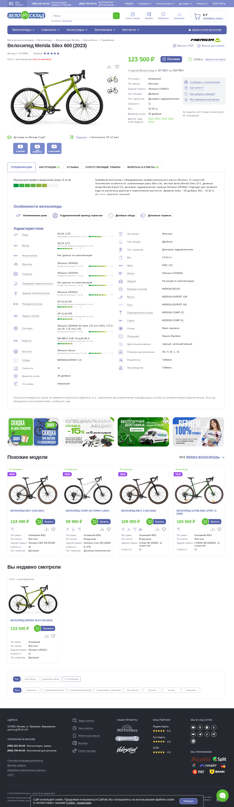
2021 (158, 118)
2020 (164, 118)
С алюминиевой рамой (80, 690)
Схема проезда (87, 750)
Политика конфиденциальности (25, 760)
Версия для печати (213, 45)
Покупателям (163, 3)
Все (200, 457)
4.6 (169, 741)
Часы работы (85, 728)
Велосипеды (22, 29)
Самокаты (48, 29)
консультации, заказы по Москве (51, 3)
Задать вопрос (86, 720)
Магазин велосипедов (20, 40)
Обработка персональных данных (26, 770)
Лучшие (152, 690)
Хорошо (188, 801)
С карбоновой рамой (54, 690)
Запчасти (129, 29)
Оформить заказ (213, 18)
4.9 (169, 752)
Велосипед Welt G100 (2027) (27, 510)
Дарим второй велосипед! (206, 29)
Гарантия (81, 137)
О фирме (143, 3)
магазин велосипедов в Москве (30, 798)
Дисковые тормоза (159, 215)
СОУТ (10, 774)
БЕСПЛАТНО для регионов (96, 3)
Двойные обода (125, 215)
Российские (133, 690)
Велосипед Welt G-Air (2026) (138, 510)
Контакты (219, 3)
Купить (49, 521)
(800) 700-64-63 (16, 750)
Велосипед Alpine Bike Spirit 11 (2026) (197, 512)
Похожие (173, 59)
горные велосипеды (16, 800)
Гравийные (107, 40)
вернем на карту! (215, 59)
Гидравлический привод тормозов (81, 215)
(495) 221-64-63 (16, 745)
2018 (151, 121)
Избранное (163, 18)
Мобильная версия (89, 735)
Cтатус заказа (133, 18)
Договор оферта (16, 765)
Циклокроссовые (51, 679)
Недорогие (31, 690)
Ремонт (201, 3)
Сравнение (179, 18)
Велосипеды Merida (67, 40)
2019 (171, 118)
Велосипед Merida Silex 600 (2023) (31, 620)
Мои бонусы (19, 3)
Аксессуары (75, 29)
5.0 (169, 730)
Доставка (184, 3)
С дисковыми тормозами (108, 690)
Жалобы (149, 18)
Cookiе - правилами (78, 802)
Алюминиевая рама (34, 215)
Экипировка (103, 29)
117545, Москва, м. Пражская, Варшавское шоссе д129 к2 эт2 (31, 728)
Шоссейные (90, 40)
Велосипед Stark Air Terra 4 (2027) (87, 510)
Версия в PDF (185, 45)
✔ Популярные (71, 679)
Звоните (48, 628)
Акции (129, 3)
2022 (151, 118)
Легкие (171, 690)
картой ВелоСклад (142, 70)
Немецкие (191, 690)
